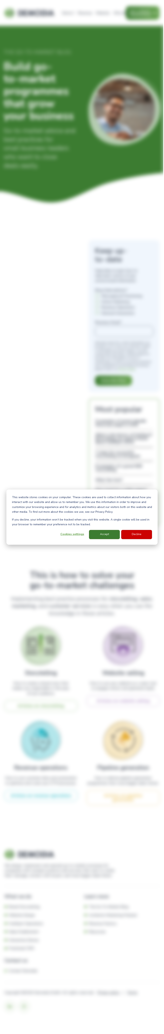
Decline (136, 534)
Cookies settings (72, 534)
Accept (104, 534)
